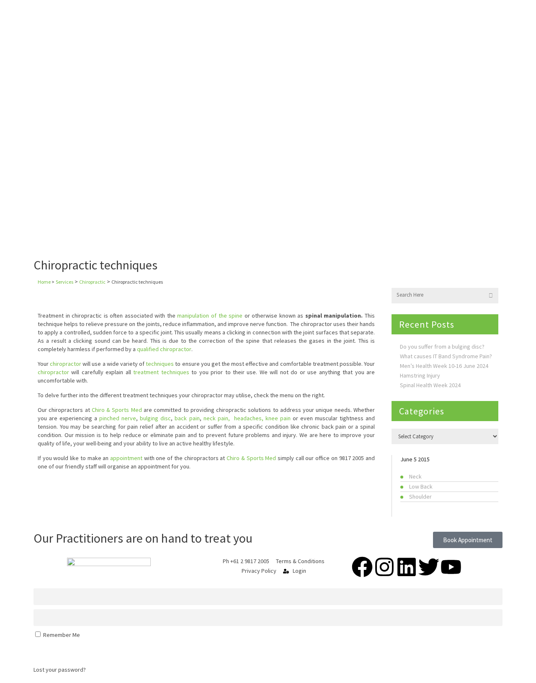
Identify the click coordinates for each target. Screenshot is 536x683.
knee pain (278, 418)
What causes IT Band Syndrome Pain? (446, 356)
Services (64, 282)
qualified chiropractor (164, 349)
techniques (160, 363)
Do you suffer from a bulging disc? (442, 346)
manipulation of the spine (209, 315)
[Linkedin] (406, 566)
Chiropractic (92, 282)
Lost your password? (60, 669)
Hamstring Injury (420, 375)
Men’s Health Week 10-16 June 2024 (444, 366)
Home (44, 282)
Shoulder (420, 496)
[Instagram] (384, 566)
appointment (126, 458)
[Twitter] (428, 566)
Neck (415, 476)
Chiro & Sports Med (251, 458)
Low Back (421, 486)
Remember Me (61, 635)
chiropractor (65, 363)
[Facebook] (362, 566)
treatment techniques (161, 372)
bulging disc (155, 418)
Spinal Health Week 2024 (430, 385)
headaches (248, 418)
